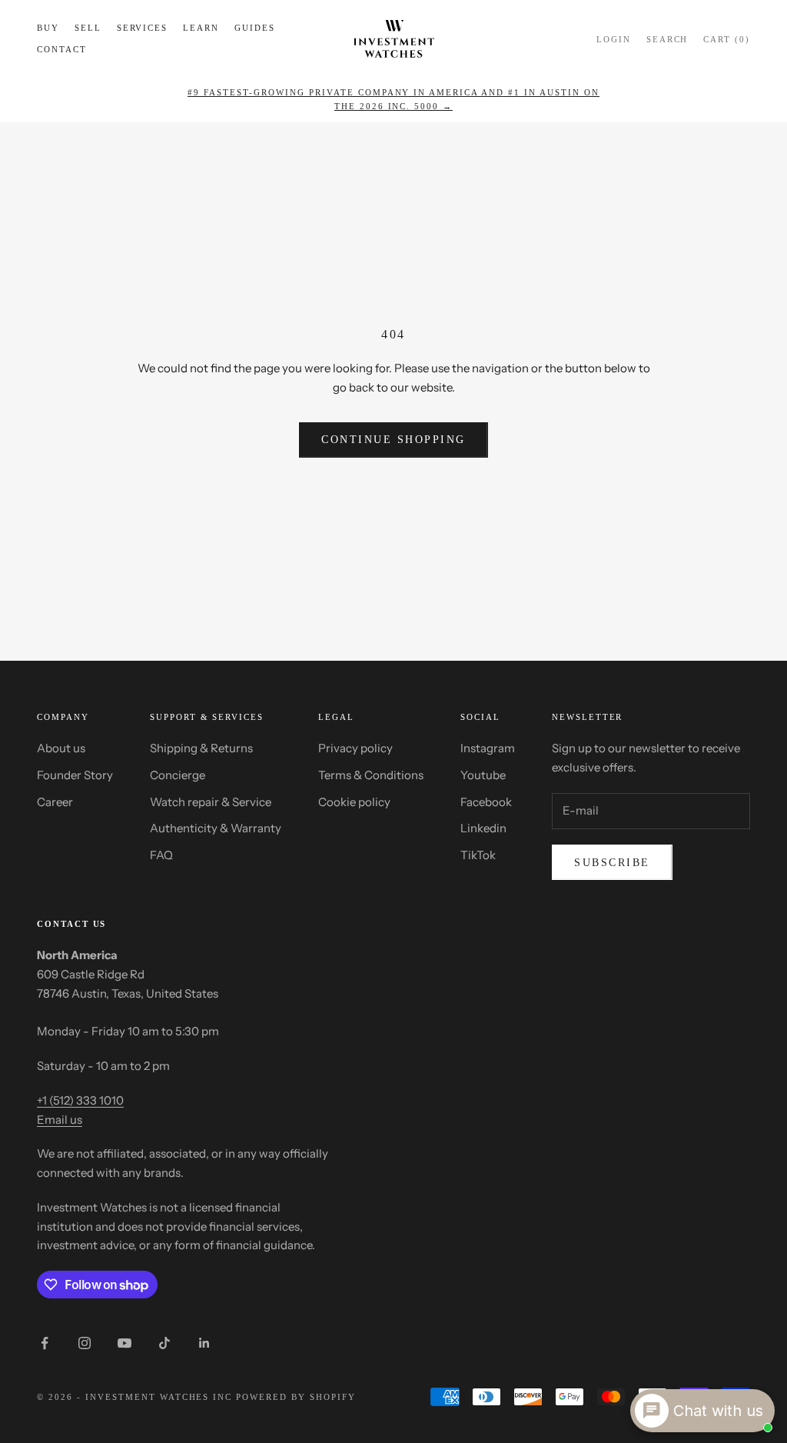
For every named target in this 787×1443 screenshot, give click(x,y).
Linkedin (483, 828)
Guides (254, 27)
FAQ (161, 855)
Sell (88, 27)
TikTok (478, 855)
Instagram (487, 748)
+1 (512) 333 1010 (80, 1100)
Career (55, 802)
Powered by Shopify (296, 1396)
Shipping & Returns (201, 748)
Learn (201, 27)
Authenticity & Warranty (215, 828)
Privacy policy (355, 748)
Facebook (486, 802)
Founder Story (75, 775)
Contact (62, 49)
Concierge (177, 775)
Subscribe (612, 862)
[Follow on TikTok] (164, 1343)
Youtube (483, 775)
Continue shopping (393, 439)
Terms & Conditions (370, 775)
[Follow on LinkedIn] (204, 1343)
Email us (59, 1119)
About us (61, 748)
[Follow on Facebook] (44, 1343)
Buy (48, 27)
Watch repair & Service (210, 802)
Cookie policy (354, 802)
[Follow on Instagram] (84, 1343)
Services (142, 27)
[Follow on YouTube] (124, 1343)
